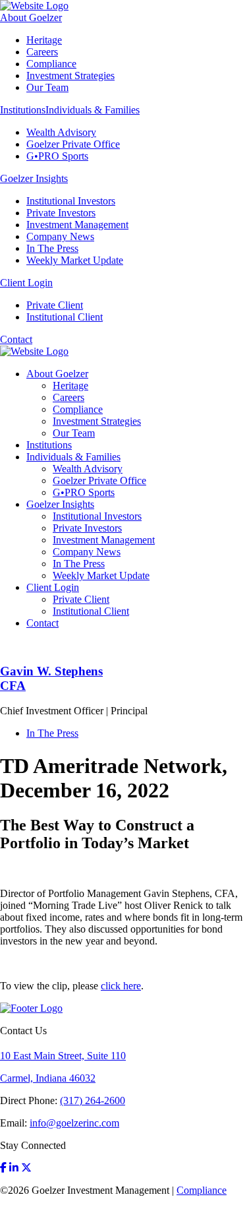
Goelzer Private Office (73, 144)
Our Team (47, 87)
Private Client (54, 305)
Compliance (51, 63)
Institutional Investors (70, 200)
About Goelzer (31, 17)
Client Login (26, 282)
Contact (16, 339)
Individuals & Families (92, 109)
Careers (42, 51)
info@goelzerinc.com (74, 1123)
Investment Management (77, 224)
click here (121, 985)
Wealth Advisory (61, 132)
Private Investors (61, 212)
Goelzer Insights (34, 178)
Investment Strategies (70, 75)
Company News (60, 236)
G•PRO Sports (57, 156)
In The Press (52, 248)
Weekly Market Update (74, 260)
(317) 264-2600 (92, 1100)
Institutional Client (64, 317)
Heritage (44, 40)
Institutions (22, 109)
